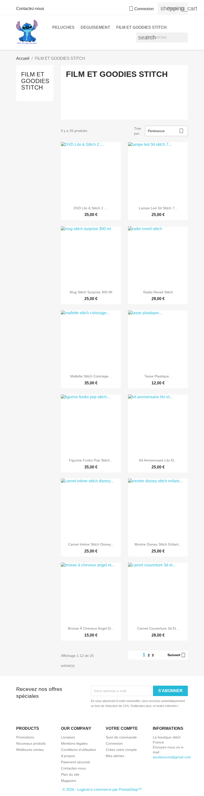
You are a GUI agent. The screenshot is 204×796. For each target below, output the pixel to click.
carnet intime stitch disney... (91, 544)
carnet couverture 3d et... (158, 628)
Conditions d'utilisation (78, 750)
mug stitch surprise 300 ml (91, 292)
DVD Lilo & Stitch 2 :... (91, 208)
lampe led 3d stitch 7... (158, 208)
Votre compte (122, 728)
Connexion (114, 743)
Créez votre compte (121, 750)
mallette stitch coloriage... (90, 376)
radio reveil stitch (158, 292)
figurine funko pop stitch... (91, 460)
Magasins (68, 781)
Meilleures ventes (30, 750)
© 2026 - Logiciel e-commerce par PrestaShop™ (102, 789)
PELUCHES (63, 27)
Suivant (176, 655)
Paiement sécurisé (75, 762)
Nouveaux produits (31, 743)
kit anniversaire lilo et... (158, 460)
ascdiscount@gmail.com (172, 757)
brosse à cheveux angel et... (91, 628)
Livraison (68, 737)
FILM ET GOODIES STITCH (141, 27)
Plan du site (70, 774)
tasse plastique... (158, 376)
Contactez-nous (30, 8)
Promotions (25, 737)
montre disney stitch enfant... (158, 544)
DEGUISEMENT (95, 27)
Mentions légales (74, 743)
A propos (68, 756)
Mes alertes (115, 756)
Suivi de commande (121, 737)
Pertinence (166, 130)
